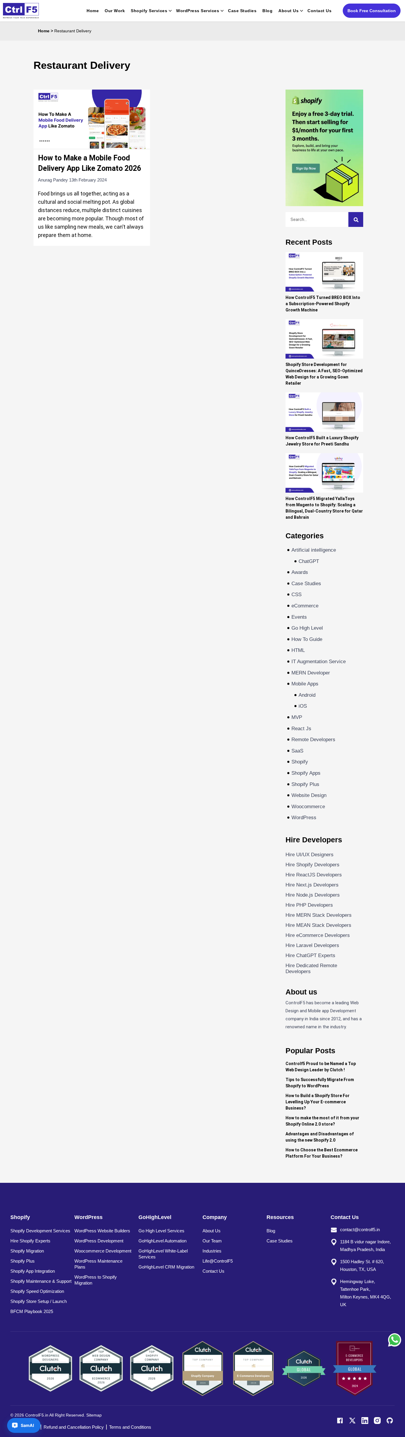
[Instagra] (377, 1420)
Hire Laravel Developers (312, 945)
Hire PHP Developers (309, 905)
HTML (298, 650)
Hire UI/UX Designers (310, 854)
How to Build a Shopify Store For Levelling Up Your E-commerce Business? (318, 1101)
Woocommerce (308, 806)
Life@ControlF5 (218, 1260)
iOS (303, 706)
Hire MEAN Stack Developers (318, 925)
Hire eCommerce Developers (318, 935)
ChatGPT (309, 561)
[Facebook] (340, 1420)
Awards (299, 572)
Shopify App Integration (32, 1271)
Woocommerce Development (102, 1250)
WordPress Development (98, 1240)
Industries (212, 1250)
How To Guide (306, 639)
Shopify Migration (27, 1250)
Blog (267, 10)
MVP (296, 717)
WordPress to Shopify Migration (95, 1279)
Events (299, 617)
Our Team (212, 1240)
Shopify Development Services (40, 1230)
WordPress (303, 817)
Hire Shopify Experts (30, 1240)
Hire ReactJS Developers (314, 875)
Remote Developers (313, 739)
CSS (296, 594)
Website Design (308, 795)
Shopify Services (149, 10)
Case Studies (242, 10)
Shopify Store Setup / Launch (38, 1301)
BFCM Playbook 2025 (31, 1311)
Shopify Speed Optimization (37, 1291)
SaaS (297, 751)
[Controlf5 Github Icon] (389, 1420)
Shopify (299, 762)
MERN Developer (310, 673)
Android (307, 695)
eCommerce (304, 606)
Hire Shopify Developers (312, 865)
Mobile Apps (304, 684)
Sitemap (94, 1415)
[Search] (355, 219)
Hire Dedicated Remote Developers (311, 968)
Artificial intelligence (313, 550)
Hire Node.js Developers (313, 895)
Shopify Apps (306, 773)
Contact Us (319, 10)
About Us (288, 10)
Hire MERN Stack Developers (319, 915)
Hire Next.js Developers (312, 885)
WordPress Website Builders (102, 1230)
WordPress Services (197, 10)
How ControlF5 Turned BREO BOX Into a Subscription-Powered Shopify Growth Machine (323, 303)
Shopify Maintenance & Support (40, 1281)
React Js (301, 728)
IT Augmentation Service (318, 661)
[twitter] (352, 1420)
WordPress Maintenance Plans (98, 1263)
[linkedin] (364, 1420)
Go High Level (307, 628)
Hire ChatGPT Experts (310, 955)
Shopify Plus (305, 784)
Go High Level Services (161, 1230)
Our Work (115, 10)
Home (93, 10)
